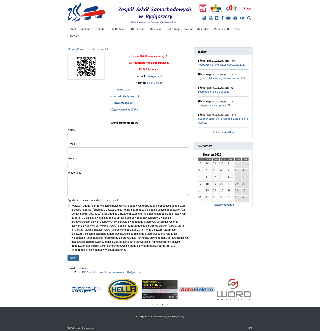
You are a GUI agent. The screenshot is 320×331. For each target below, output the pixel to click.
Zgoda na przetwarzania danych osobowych (93, 200)
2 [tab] (157, 304)
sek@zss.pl (155, 76)
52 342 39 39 (154, 82)
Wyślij (73, 257)
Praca (236, 29)
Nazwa (72, 129)
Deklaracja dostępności (82, 328)
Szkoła (100, 29)
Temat (71, 158)
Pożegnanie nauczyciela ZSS (215, 105)
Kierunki (155, 29)
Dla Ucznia (137, 29)
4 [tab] (167, 304)
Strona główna (76, 49)
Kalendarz (203, 29)
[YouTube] (228, 18)
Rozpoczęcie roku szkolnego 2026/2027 (222, 64)
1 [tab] (152, 304)
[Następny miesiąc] (224, 154)
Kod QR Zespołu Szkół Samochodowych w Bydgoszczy (109, 272)
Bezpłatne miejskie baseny (213, 91)
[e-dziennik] (217, 18)
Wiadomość (74, 172)
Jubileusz (86, 29)
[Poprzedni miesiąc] (200, 154)
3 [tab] (162, 304)
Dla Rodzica (117, 29)
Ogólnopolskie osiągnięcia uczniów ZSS (221, 78)
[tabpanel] (86, 289)
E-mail (71, 144)
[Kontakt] (235, 18)
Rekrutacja (173, 29)
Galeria (188, 29)
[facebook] (222, 18)
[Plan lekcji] (211, 18)
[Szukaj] (249, 18)
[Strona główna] (204, 18)
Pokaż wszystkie (223, 132)
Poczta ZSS (221, 29)
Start (73, 29)
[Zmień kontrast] (242, 18)
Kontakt (74, 36)
